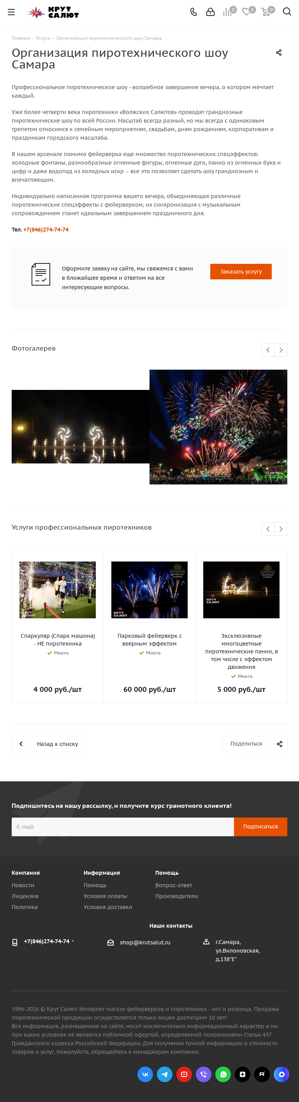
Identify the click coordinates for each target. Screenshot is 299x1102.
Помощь (95, 885)
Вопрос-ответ (173, 885)
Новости (23, 885)
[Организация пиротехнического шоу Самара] (81, 427)
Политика (25, 907)
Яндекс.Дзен (242, 1074)
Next (280, 350)
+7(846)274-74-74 (46, 229)
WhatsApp (223, 1074)
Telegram (164, 1074)
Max (281, 1074)
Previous (268, 350)
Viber (203, 1074)
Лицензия (25, 896)
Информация (102, 872)
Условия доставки (108, 907)
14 (174, 490)
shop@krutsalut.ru (145, 942)
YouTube (184, 1074)
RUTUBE (262, 1074)
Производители (176, 896)
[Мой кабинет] (210, 12)
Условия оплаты (105, 896)
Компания (26, 872)
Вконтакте (145, 1074)
